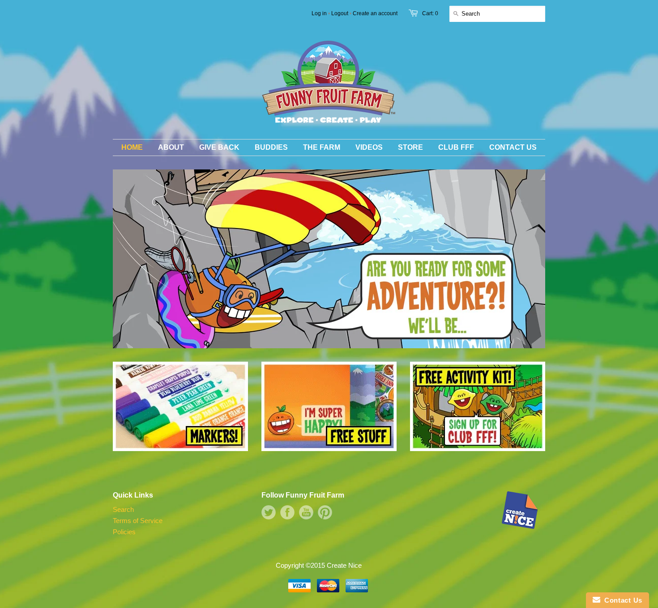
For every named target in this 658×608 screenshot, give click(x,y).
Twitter (268, 512)
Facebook (287, 512)
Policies (124, 532)
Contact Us (621, 600)
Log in (319, 13)
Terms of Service (137, 520)
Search (123, 509)
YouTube (306, 512)
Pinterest (325, 512)
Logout (339, 13)
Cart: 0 (430, 13)
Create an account (375, 13)
